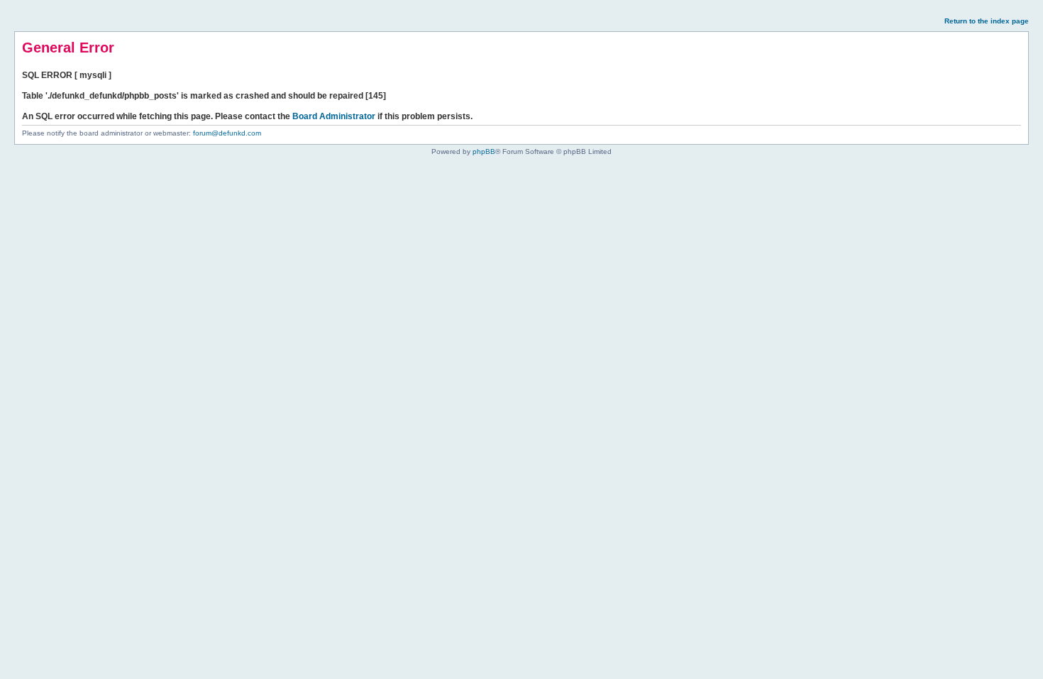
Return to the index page (986, 21)
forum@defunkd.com (227, 133)
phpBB (484, 151)
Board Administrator (333, 116)
